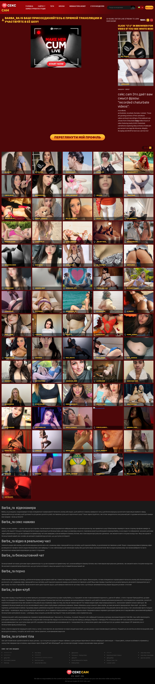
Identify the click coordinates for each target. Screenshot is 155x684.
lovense (138, 128)
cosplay (122, 131)
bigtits (145, 128)
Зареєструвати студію (36, 9)
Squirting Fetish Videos (114, 655)
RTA (72, 676)
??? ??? (109, 653)
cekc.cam (125, 94)
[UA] (140, 7)
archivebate (122, 113)
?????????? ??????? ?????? (43, 658)
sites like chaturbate (147, 655)
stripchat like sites (40, 663)
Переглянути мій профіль (77, 137)
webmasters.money (77, 6)
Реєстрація (149, 7)
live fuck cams (39, 660)
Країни (62, 6)
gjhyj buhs (75, 653)
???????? (38, 655)
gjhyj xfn (74, 658)
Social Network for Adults (79, 660)
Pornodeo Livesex (10, 660)
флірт (127, 89)
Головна (29, 6)
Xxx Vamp (38, 653)
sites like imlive (145, 653)
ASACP (77, 676)
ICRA (82, 676)
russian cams (111, 663)
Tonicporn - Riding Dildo (79, 655)
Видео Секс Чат (112, 660)
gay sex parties (145, 658)
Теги (52, 6)
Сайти (41, 6)
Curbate (143, 113)
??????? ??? (8, 653)
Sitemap (6, 663)
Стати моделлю (97, 6)
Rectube (137, 113)
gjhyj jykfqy (110, 658)
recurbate (130, 113)
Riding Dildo (75, 663)
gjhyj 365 (7, 658)
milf (130, 131)
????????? (7, 655)
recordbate (122, 111)
